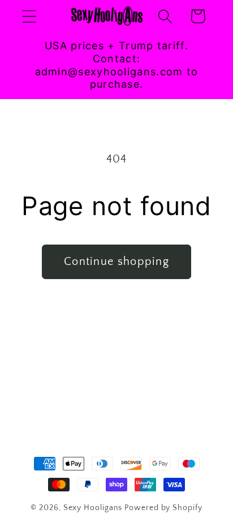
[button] (29, 16)
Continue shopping (116, 261)
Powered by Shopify (163, 507)
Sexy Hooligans (93, 507)
